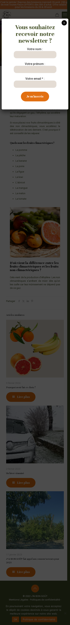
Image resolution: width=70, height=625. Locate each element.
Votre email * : (35, 78)
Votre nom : (35, 49)
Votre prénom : (35, 64)
